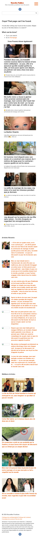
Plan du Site (18, 519)
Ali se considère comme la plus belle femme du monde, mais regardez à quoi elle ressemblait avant (19, 496)
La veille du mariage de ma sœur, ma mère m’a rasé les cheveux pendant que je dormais (19, 190)
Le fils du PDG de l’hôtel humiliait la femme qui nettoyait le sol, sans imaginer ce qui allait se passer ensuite (19, 395)
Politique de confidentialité (9, 517)
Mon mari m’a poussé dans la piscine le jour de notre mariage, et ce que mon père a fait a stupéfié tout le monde (19, 470)
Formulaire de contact (8, 519)
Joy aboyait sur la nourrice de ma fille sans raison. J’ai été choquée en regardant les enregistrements (20, 219)
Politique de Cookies (24, 517)
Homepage (13, 38)
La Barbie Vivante (11, 132)
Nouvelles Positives (17, 3)
